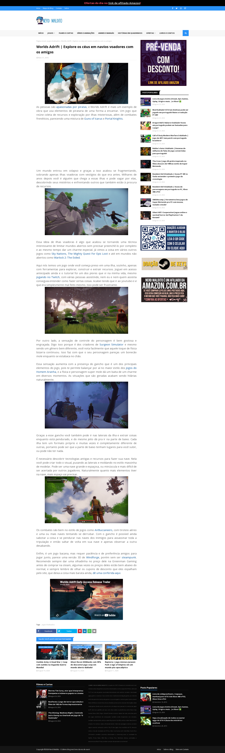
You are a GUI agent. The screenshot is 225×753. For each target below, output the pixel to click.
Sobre (66, 8)
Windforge (92, 557)
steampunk (129, 557)
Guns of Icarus (93, 118)
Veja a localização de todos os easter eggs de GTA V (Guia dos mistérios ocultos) (168, 720)
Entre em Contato (182, 749)
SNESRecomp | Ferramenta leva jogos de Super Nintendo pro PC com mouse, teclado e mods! (170, 202)
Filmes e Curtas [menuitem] (66, 33)
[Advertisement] (86, 143)
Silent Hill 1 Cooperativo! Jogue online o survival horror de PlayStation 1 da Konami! (169, 215)
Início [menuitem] (41, 33)
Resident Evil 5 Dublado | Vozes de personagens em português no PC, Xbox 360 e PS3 (170, 189)
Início (38, 8)
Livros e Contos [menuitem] (167, 33)
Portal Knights (114, 118)
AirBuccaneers (103, 530)
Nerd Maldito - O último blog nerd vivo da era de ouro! (69, 749)
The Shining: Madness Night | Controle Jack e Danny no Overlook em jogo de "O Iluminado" (65, 715)
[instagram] (180, 8)
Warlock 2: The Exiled (67, 257)
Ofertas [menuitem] (150, 33)
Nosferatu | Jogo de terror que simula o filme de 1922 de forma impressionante (65, 703)
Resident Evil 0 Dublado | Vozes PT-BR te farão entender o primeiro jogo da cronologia (170, 176)
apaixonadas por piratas (71, 107)
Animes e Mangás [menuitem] (106, 33)
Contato (59, 8)
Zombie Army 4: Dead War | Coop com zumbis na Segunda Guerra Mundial (51, 665)
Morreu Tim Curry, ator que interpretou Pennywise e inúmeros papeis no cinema (65, 692)
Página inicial (41, 41)
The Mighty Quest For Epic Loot (88, 253)
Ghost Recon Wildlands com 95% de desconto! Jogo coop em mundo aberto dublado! (86, 665)
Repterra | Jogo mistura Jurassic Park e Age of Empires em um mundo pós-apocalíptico (120, 665)
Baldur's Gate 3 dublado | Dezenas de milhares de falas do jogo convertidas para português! (169, 151)
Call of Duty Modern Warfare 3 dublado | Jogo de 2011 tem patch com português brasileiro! (170, 138)
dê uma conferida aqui (106, 573)
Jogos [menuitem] (50, 33)
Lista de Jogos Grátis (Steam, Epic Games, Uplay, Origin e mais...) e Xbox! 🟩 (170, 100)
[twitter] (176, 8)
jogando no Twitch (48, 277)
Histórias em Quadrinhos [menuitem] (130, 33)
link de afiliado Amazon (124, 3)
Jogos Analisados (53, 41)
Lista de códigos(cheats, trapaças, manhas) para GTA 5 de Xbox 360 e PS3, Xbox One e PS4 (169, 696)
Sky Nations (59, 253)
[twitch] (185, 8)
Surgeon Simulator (111, 344)
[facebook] (172, 8)
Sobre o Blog (168, 749)
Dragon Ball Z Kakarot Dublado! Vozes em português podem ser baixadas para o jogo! (169, 125)
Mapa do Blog (48, 8)
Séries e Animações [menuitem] (85, 33)
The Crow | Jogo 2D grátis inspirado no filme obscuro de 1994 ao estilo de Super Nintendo (169, 163)
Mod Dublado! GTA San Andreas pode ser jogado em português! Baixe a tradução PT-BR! (170, 112)
